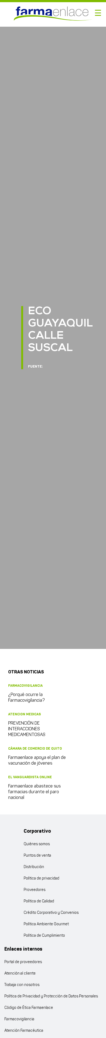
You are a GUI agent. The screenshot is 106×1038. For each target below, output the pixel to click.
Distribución (34, 867)
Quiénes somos (37, 844)
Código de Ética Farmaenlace (28, 1008)
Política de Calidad (39, 901)
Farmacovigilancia (19, 1019)
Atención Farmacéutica (23, 1031)
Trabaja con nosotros (21, 985)
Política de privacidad (41, 879)
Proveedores (34, 890)
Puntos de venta (37, 856)
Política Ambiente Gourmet (46, 924)
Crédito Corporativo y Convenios (51, 913)
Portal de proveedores (23, 962)
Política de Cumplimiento (44, 936)
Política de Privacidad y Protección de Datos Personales (51, 996)
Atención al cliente (20, 974)
